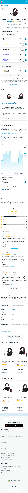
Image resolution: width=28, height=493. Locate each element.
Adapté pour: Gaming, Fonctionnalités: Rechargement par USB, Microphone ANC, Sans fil (14, 23)
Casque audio (5, 5)
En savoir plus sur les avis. (7, 205)
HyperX (13, 309)
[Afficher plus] (2, 39)
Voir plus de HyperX (5, 331)
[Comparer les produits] (25, 8)
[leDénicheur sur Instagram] (15, 486)
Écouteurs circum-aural (17, 317)
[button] (3, 8)
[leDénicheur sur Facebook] (12, 486)
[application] (14, 160)
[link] (14, 106)
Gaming (13, 314)
